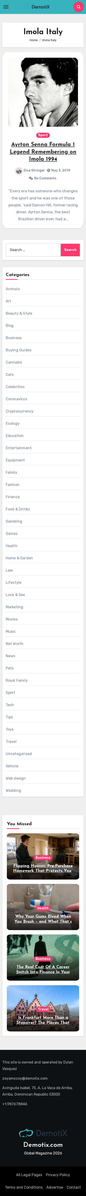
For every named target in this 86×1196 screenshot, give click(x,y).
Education (15, 436)
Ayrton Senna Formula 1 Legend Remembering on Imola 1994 (43, 152)
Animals (13, 289)
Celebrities (15, 387)
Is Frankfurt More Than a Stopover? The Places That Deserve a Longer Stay (43, 1023)
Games (12, 533)
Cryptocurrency (20, 411)
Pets (10, 668)
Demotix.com (43, 1145)
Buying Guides (19, 350)
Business (14, 338)
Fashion (12, 484)
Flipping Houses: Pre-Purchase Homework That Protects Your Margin (43, 871)
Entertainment (19, 448)
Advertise (54, 1187)
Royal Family (17, 680)
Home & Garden (19, 558)
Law (9, 570)
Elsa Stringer (34, 170)
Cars (10, 374)
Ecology (12, 423)
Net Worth (15, 644)
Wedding (13, 790)
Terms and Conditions (24, 1187)
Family (11, 472)
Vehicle (12, 766)
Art (8, 301)
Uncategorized (19, 754)
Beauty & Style (19, 313)
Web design (16, 778)
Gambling (14, 521)
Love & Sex (15, 595)
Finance (13, 497)
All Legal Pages (29, 1175)
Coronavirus (16, 399)
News (10, 656)
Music (11, 631)
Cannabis (14, 362)
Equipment (15, 460)
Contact (74, 1187)
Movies (12, 619)
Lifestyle (14, 582)
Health (11, 546)
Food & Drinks (18, 509)
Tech (10, 705)
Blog (10, 325)
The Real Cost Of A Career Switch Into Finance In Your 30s (43, 972)
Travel (11, 741)
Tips (9, 717)
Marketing (14, 607)
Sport (43, 135)
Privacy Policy (58, 1175)
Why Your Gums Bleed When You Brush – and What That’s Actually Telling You (43, 922)
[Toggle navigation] (6, 7)
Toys (10, 729)
